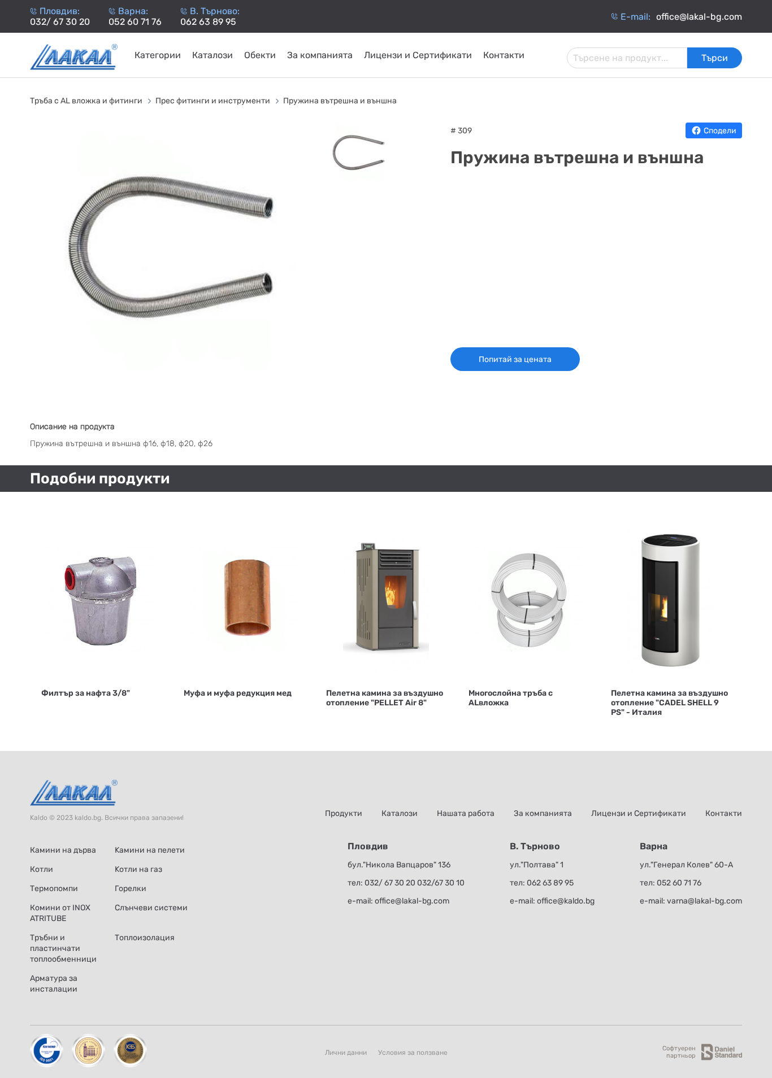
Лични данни (346, 1053)
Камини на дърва (63, 850)
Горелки (130, 888)
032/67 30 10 (441, 883)
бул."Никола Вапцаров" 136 (399, 865)
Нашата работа (466, 813)
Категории (158, 55)
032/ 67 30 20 (60, 21)
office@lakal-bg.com (412, 901)
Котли (41, 869)
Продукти (343, 813)
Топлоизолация (145, 937)
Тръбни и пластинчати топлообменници (63, 948)
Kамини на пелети (150, 850)
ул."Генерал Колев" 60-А (686, 865)
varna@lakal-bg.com (704, 901)
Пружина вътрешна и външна (340, 101)
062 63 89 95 (208, 21)
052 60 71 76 (135, 21)
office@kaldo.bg (566, 901)
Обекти (260, 55)
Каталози (212, 55)
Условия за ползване (413, 1053)
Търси (714, 58)
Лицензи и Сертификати (418, 55)
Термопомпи (54, 888)
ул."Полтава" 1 (536, 865)
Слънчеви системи (151, 908)
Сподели (720, 131)
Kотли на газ (138, 869)
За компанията (320, 55)
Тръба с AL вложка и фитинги (87, 101)
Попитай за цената (515, 359)
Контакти (503, 55)
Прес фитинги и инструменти (213, 101)
